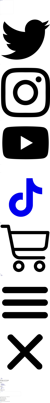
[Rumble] (5, 172)
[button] (25, 326)
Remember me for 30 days (3, 400)
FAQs (1, 275)
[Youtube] (25, 164)
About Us (2, 378)
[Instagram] (25, 120)
